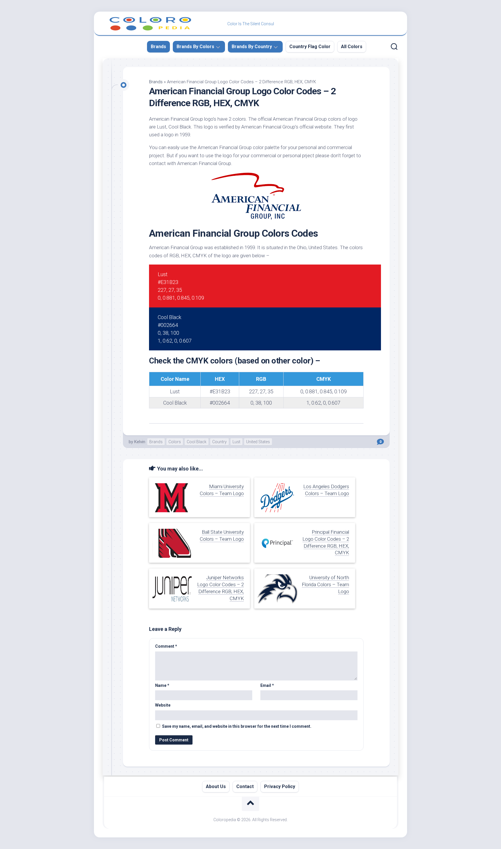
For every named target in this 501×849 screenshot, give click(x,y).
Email (267, 685)
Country (219, 441)
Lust (236, 441)
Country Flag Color (310, 46)
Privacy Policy (279, 786)
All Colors (351, 46)
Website (162, 705)
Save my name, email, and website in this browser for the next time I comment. (236, 726)
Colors (174, 441)
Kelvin (139, 441)
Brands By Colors (195, 46)
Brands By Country (252, 46)
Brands (158, 46)
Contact (245, 786)
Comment (166, 646)
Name (162, 685)
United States (258, 441)
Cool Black (196, 441)
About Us (216, 786)
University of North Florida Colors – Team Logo (325, 584)
